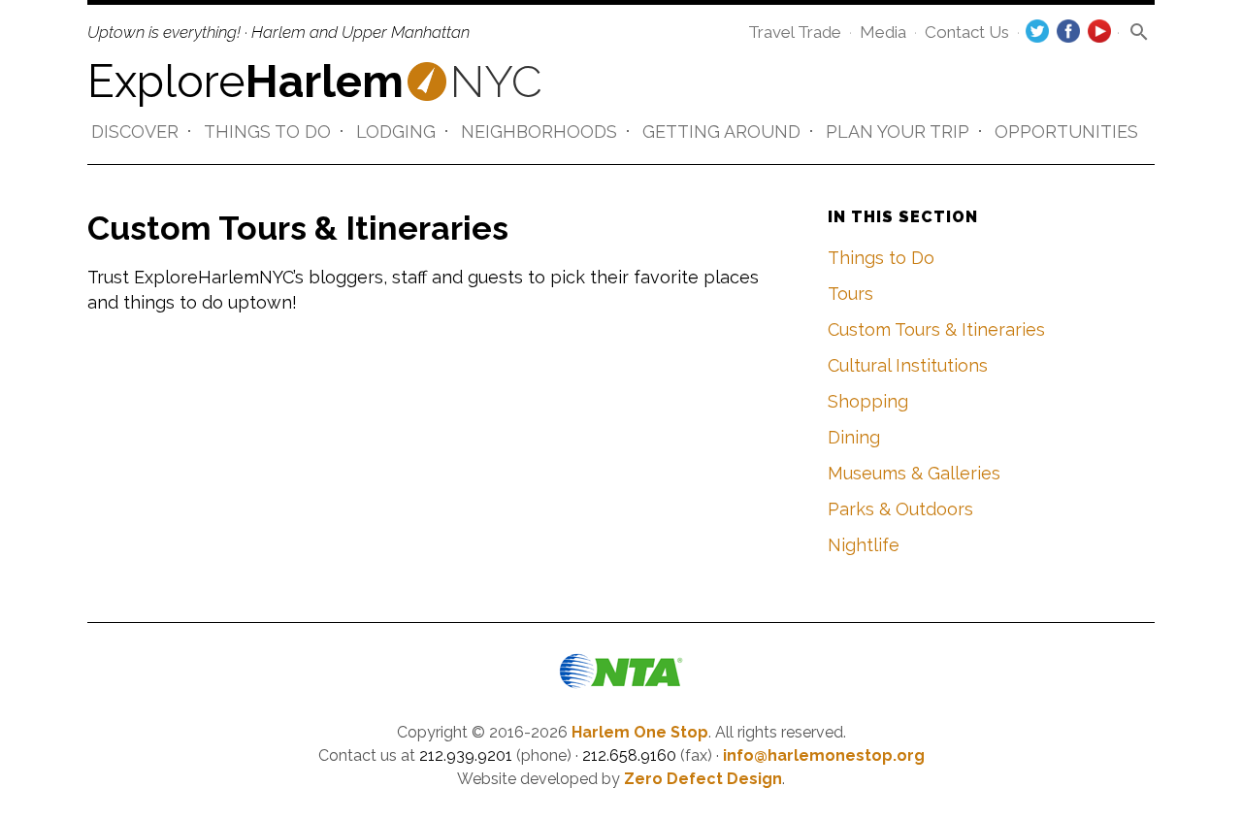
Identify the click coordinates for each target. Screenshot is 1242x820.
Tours (850, 293)
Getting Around (721, 131)
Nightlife (863, 545)
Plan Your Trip (897, 131)
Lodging (396, 131)
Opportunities (1066, 131)
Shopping (868, 401)
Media (883, 32)
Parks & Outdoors (900, 509)
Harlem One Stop (640, 732)
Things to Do (267, 131)
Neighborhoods (539, 131)
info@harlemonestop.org (824, 755)
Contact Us (967, 32)
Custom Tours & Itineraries (936, 329)
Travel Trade (794, 32)
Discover (135, 131)
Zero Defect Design (703, 779)
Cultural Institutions (908, 365)
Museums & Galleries (914, 473)
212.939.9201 (465, 755)
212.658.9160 (629, 755)
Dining (854, 437)
